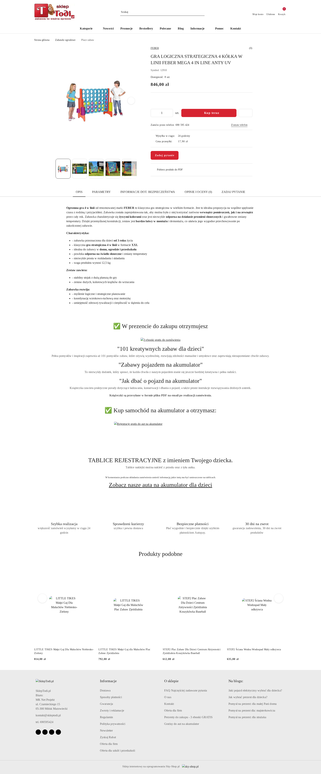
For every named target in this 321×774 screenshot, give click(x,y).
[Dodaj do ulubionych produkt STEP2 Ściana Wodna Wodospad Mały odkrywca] (218, 569)
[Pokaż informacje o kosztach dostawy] (190, 141)
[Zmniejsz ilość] (153, 113)
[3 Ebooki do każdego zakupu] (160, 339)
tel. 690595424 (44, 722)
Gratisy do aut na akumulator (181, 723)
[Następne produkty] (279, 598)
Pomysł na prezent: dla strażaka (247, 717)
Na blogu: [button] (235, 681)
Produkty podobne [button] (160, 553)
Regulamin (106, 717)
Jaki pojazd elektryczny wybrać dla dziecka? (255, 690)
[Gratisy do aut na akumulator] (160, 439)
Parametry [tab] (101, 191)
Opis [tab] (79, 191)
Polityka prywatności (112, 723)
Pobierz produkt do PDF (170, 169)
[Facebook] (38, 732)
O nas (167, 697)
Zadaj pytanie (164, 155)
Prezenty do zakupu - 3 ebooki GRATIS (188, 717)
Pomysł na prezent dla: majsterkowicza (251, 710)
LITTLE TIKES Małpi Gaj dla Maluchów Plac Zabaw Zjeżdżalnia (60, 651)
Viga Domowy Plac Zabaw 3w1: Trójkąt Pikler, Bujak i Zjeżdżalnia (257, 651)
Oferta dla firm (109, 743)
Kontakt (169, 703)
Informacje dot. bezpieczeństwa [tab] (147, 191)
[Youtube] (51, 732)
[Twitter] (58, 732)
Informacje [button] (108, 681)
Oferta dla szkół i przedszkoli (117, 750)
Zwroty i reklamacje (112, 710)
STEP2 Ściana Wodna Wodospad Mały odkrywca (190, 649)
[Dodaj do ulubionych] (245, 113)
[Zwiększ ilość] (170, 113)
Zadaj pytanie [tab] (233, 191)
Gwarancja (106, 703)
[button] (199, 29)
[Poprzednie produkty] (42, 598)
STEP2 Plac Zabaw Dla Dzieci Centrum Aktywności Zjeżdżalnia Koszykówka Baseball (127, 651)
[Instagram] (45, 732)
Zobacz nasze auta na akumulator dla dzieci (160, 485)
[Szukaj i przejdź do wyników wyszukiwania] (202, 12)
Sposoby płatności (111, 697)
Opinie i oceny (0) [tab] (198, 191)
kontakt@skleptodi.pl (48, 715)
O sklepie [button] (171, 681)
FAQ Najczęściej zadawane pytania (185, 690)
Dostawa (105, 690)
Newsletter (106, 730)
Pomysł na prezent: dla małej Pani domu (252, 703)
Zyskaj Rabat (108, 737)
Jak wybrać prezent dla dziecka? (247, 697)
